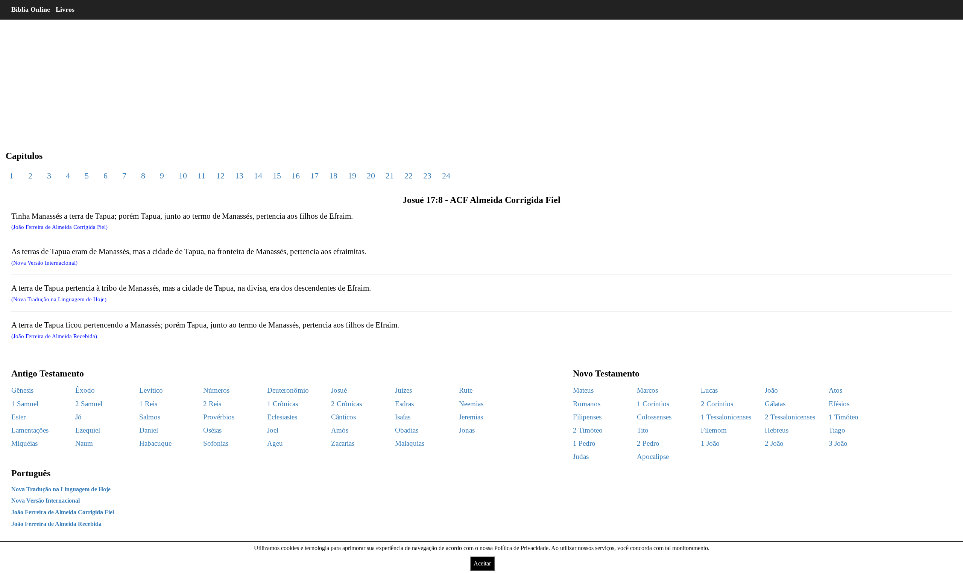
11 (201, 175)
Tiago (837, 430)
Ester (18, 417)
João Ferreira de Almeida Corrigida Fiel (62, 512)
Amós (339, 430)
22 (408, 175)
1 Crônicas (282, 404)
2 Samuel (88, 404)
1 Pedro (584, 443)
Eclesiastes (282, 417)
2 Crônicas (346, 404)
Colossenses (654, 417)
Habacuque (155, 443)
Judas (581, 456)
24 (446, 175)
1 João (710, 443)
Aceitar (482, 563)
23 (427, 175)
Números (216, 390)
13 (239, 175)
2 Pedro (648, 443)
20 (371, 175)
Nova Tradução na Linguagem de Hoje (61, 489)
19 (352, 175)
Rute (465, 390)
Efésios (839, 404)
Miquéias (24, 443)
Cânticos (343, 417)
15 (277, 175)
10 (183, 175)
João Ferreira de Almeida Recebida (56, 524)
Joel (272, 430)
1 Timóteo (843, 417)
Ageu (275, 443)
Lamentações (30, 430)
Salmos (149, 417)
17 (314, 175)
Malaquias (409, 443)
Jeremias (471, 417)
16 (296, 175)
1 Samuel (24, 404)
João (771, 390)
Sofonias (215, 443)
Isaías (402, 417)
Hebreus (776, 430)
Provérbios (218, 417)
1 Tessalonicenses (726, 417)
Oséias (212, 430)
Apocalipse (653, 456)
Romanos (586, 404)
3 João (838, 443)
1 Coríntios (653, 404)
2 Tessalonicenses (790, 417)
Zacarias (342, 443)
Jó (78, 417)
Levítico (151, 390)
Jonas (467, 430)
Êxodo (85, 390)
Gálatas (775, 404)
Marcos (647, 390)
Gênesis (22, 390)
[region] (481, 79)
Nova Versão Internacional (45, 500)
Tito (643, 430)
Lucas (709, 390)
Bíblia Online (30, 9)
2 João (774, 443)
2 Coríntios (717, 404)
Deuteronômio (288, 390)
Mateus (583, 390)
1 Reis (148, 404)
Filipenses (587, 417)
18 (333, 175)
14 (258, 175)
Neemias (471, 404)
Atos (835, 390)
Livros (65, 9)
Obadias (406, 430)
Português (30, 473)
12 (220, 175)
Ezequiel (87, 430)
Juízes (403, 390)
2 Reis (212, 404)
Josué (339, 390)
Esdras (404, 404)
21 (390, 175)
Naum (84, 443)
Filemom (714, 430)
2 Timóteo (588, 430)
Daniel (148, 430)
